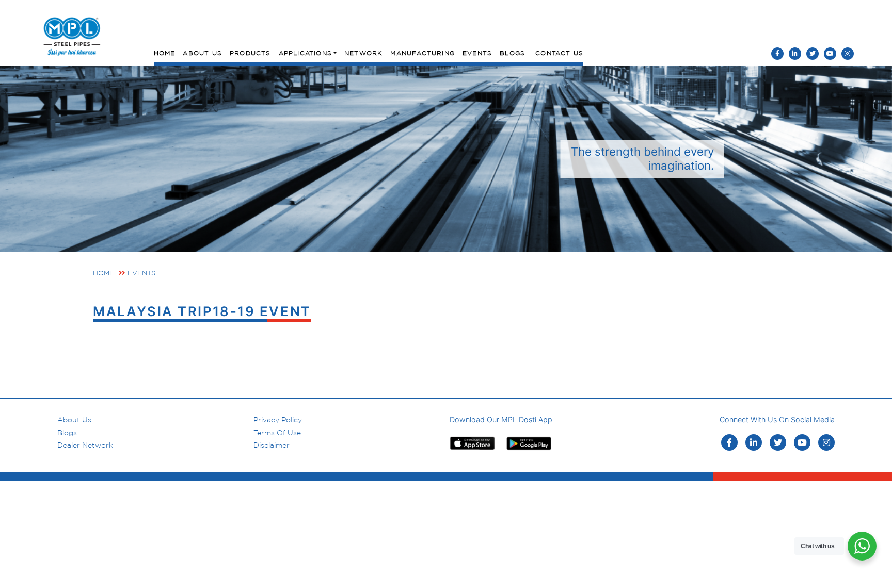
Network (363, 53)
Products (250, 53)
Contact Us (559, 53)
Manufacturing (422, 53)
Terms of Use (277, 432)
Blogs (512, 53)
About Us (202, 53)
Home (165, 53)
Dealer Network (85, 445)
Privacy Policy (277, 419)
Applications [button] (305, 53)
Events (477, 53)
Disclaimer (271, 445)
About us (74, 419)
